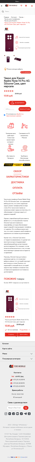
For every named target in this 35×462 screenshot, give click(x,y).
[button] (16, 336)
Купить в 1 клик (25, 109)
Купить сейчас (24, 334)
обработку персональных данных (15, 115)
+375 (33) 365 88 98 (18, 383)
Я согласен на (15, 115)
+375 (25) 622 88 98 (19, 386)
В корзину (11, 334)
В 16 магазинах (26, 72)
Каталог (14, 17)
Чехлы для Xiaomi (10, 21)
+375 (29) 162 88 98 (19, 380)
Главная (6, 17)
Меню (17, 1)
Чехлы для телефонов (12, 19)
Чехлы (21, 17)
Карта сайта (7, 348)
